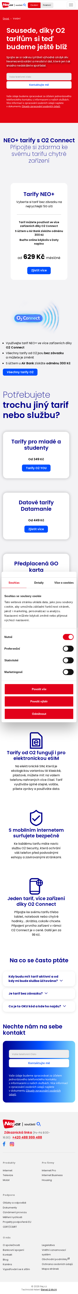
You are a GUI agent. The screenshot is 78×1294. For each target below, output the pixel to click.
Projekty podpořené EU (17, 1222)
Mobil (6, 1180)
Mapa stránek (50, 1269)
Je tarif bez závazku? (26, 994)
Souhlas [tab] (14, 582)
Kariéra (7, 1264)
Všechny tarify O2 (20, 372)
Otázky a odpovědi (14, 1202)
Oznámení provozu (15, 1212)
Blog (5, 1259)
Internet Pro (49, 1170)
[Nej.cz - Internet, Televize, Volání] (14, 5)
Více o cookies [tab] (64, 582)
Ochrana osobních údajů (57, 1264)
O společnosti (11, 1245)
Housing (47, 1180)
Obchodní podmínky (54, 1259)
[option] (39, 233)
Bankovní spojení (13, 1250)
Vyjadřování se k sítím (16, 1269)
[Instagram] (12, 1144)
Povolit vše (39, 689)
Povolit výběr (39, 701)
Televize (8, 1175)
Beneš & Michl (49, 1289)
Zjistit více (39, 270)
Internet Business (52, 1175)
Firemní (47, 5)
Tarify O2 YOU (36, 468)
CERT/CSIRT (10, 1227)
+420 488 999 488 (27, 1137)
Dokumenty (10, 1207)
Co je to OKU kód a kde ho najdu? (35, 1006)
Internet (7, 1170)
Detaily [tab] (39, 582)
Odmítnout (39, 713)
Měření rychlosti (12, 1217)
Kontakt (7, 1254)
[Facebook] (4, 1145)
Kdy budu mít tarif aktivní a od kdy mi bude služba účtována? (33, 979)
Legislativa (48, 1245)
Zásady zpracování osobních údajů (41, 106)
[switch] (68, 648)
